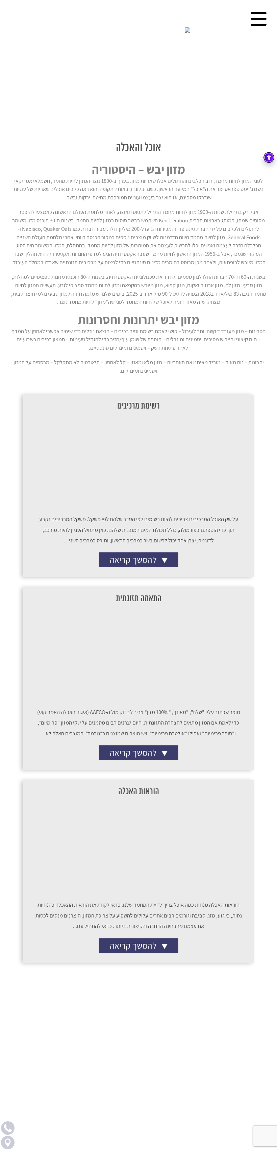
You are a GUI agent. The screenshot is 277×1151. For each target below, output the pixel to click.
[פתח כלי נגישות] (268, 157)
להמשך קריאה (134, 559)
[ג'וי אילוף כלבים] (138, 30)
